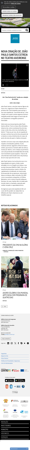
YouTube (24, 344)
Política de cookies (16, 3)
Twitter (15, 343)
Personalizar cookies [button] (9, 7)
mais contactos (6, 338)
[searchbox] (15, 30)
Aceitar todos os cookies (10, 11)
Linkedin (8, 343)
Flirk (28, 343)
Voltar (5, 306)
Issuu (21, 343)
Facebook (18, 343)
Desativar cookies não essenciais (12, 15)
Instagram (12, 343)
